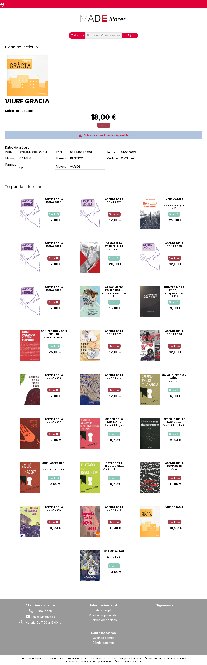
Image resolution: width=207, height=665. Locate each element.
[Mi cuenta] (2, 4)
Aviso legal (103, 610)
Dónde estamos (103, 643)
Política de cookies (103, 620)
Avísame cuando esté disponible (105, 135)
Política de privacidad (103, 615)
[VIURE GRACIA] (27, 75)
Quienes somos (103, 638)
